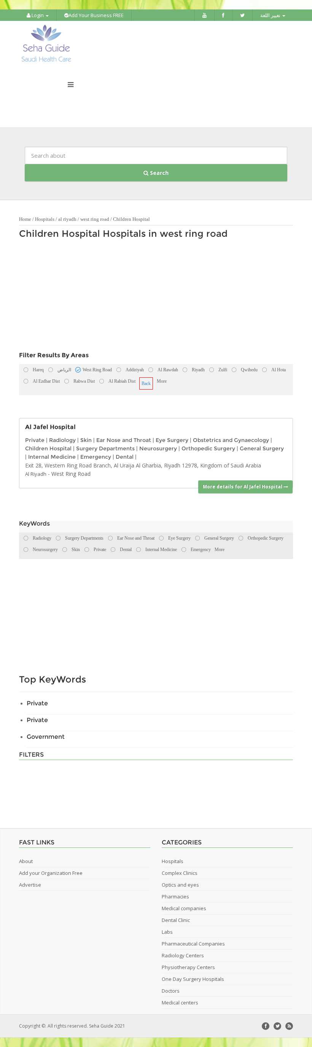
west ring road (94, 219)
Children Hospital (131, 219)
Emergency (95, 456)
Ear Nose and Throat (123, 440)
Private (35, 440)
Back (146, 383)
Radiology (62, 440)
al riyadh (67, 219)
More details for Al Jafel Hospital (243, 486)
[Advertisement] (152, 297)
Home (25, 219)
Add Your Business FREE (96, 15)
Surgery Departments (105, 448)
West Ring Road (71, 473)
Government (46, 736)
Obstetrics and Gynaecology (231, 440)
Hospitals (44, 219)
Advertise (30, 884)
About (26, 861)
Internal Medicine (52, 456)
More (162, 381)
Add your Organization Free (51, 873)
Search (158, 172)
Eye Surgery (172, 440)
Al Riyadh (35, 473)
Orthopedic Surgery (208, 448)
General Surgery (262, 448)
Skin (86, 440)
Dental (125, 456)
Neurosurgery (158, 448)
